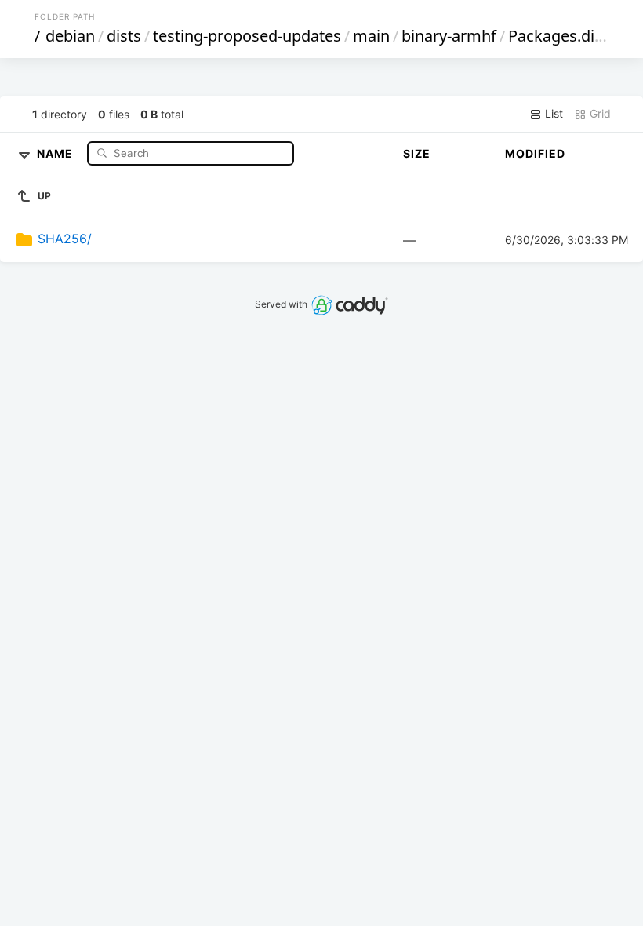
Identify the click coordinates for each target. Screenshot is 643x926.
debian (70, 35)
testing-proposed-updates (247, 35)
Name (56, 152)
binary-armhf (448, 35)
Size (416, 153)
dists (124, 35)
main (371, 35)
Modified (535, 153)
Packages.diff (556, 35)
